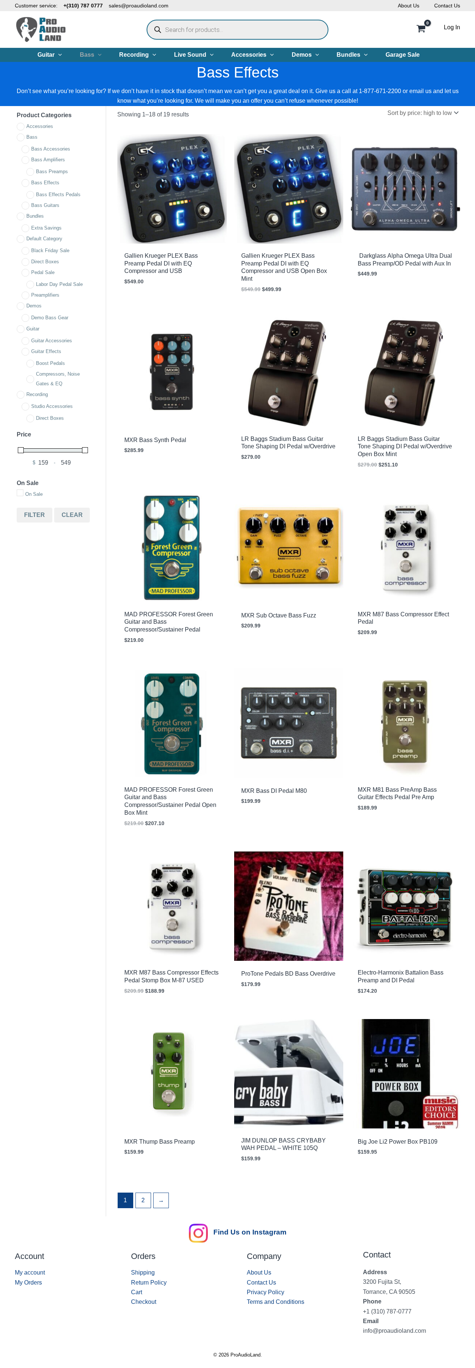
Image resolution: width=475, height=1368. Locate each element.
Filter (34, 515)
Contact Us (447, 6)
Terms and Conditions (275, 1302)
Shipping (143, 1272)
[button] (58, 55)
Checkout (143, 1302)
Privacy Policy (265, 1292)
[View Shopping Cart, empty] (421, 29)
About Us (408, 6)
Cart (136, 1292)
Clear (72, 515)
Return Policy (149, 1282)
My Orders (28, 1282)
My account (30, 1272)
